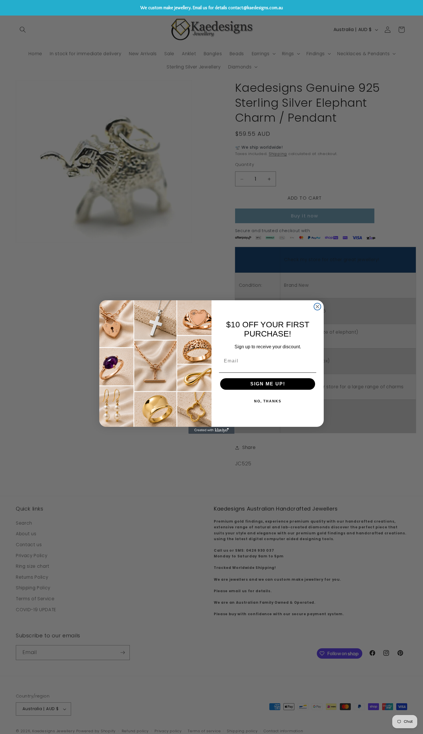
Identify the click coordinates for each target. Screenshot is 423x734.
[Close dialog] (317, 306)
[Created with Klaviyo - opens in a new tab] (211, 430)
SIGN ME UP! (267, 383)
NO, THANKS (267, 401)
